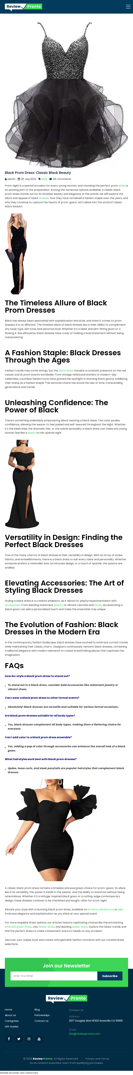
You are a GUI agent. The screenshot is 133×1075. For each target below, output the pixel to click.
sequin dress (80, 927)
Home (8, 1009)
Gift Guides (11, 1026)
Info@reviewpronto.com (84, 1034)
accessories (12, 605)
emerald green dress (18, 927)
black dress (66, 370)
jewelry (58, 605)
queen (32, 433)
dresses (44, 198)
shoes (98, 605)
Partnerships (42, 1015)
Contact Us (41, 1021)
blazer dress (46, 927)
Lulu (120, 909)
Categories (12, 1021)
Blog (44, 179)
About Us (10, 1015)
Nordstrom (106, 909)
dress (122, 186)
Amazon (93, 909)
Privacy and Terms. (97, 1059)
